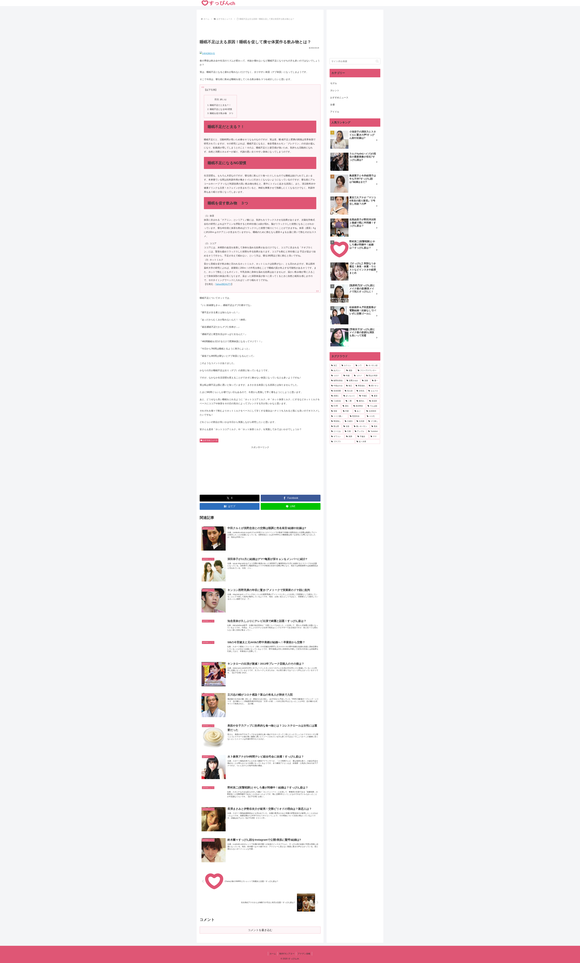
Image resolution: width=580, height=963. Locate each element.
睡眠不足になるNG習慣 (221, 109)
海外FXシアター (287, 953)
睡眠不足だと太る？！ (220, 105)
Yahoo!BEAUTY (223, 284)
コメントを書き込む (260, 930)
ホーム (273, 953)
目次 (216, 99)
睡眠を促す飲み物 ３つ (221, 113)
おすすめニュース (210, 440)
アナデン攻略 (304, 953)
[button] (377, 61)
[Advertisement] (260, 29)
